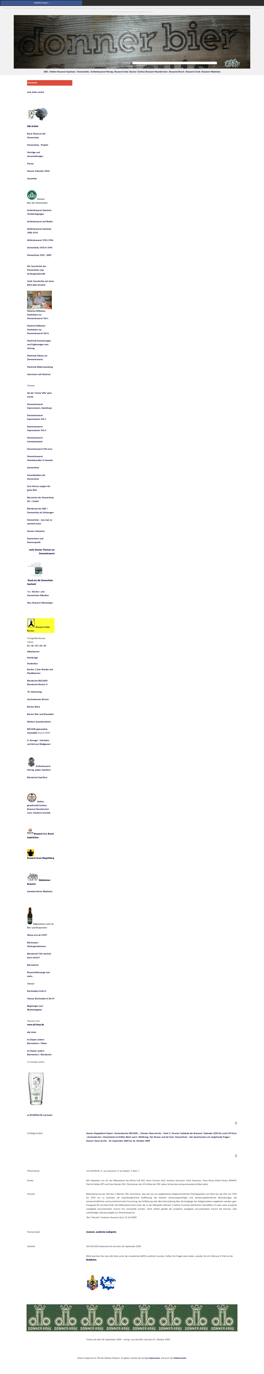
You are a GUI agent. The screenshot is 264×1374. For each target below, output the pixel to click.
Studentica (32, 664)
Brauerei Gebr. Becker (125, 72)
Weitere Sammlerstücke (39, 722)
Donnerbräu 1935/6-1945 (39, 248)
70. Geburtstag (34, 692)
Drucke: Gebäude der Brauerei (187, 1133)
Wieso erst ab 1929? (37, 935)
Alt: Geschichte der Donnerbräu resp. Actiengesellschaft (36, 270)
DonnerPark (33, 468)
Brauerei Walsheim (211, 72)
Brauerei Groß (193, 72)
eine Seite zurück (35, 92)
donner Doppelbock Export (99, 1133)
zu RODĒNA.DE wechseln (39, 1115)
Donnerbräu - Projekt (37, 145)
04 (40, 646)
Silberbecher (33, 652)
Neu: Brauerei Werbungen (40, 603)
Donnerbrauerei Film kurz (39, 449)
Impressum (154, 1358)
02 (32, 646)
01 (28, 646)
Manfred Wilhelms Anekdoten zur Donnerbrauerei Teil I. (38, 315)
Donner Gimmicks (36, 531)
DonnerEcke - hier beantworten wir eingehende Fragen (202, 1137)
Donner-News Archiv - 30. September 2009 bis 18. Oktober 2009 (118, 1141)
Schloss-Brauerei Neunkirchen (153, 72)
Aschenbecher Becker (38, 699)
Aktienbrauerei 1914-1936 (40, 240)
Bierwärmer (33, 965)
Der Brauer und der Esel (162, 1137)
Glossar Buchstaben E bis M (40, 999)
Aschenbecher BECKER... (126, 1133)
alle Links (31, 1032)
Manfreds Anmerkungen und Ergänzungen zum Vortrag (39, 344)
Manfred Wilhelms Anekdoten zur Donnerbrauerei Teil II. (38, 329)
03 (36, 646)
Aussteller (32, 179)
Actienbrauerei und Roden (40, 221)
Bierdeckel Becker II (37, 684)
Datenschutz (180, 1358)
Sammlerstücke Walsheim (39, 891)
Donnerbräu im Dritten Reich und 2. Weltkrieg (126, 1137)
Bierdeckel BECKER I (37, 681)
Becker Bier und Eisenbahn (40, 714)
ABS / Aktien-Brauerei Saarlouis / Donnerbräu (66, 72)
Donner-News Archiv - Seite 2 (156, 1133)
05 (45, 646)
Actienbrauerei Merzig (102, 72)
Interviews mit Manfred (38, 374)
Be (33, 592)
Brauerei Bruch (176, 72)
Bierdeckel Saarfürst (37, 777)
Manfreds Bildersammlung (40, 367)
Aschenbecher (94, 1137)
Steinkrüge (32, 658)
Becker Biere (33, 707)
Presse (30, 164)
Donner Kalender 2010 (38, 171)
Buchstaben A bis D (36, 991)
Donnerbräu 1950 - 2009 (39, 255)
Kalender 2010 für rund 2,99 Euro (220, 1133)
